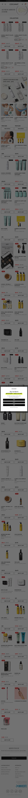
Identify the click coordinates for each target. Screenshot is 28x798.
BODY (14, 402)
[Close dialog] (26, 387)
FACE (14, 399)
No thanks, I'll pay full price (14, 407)
